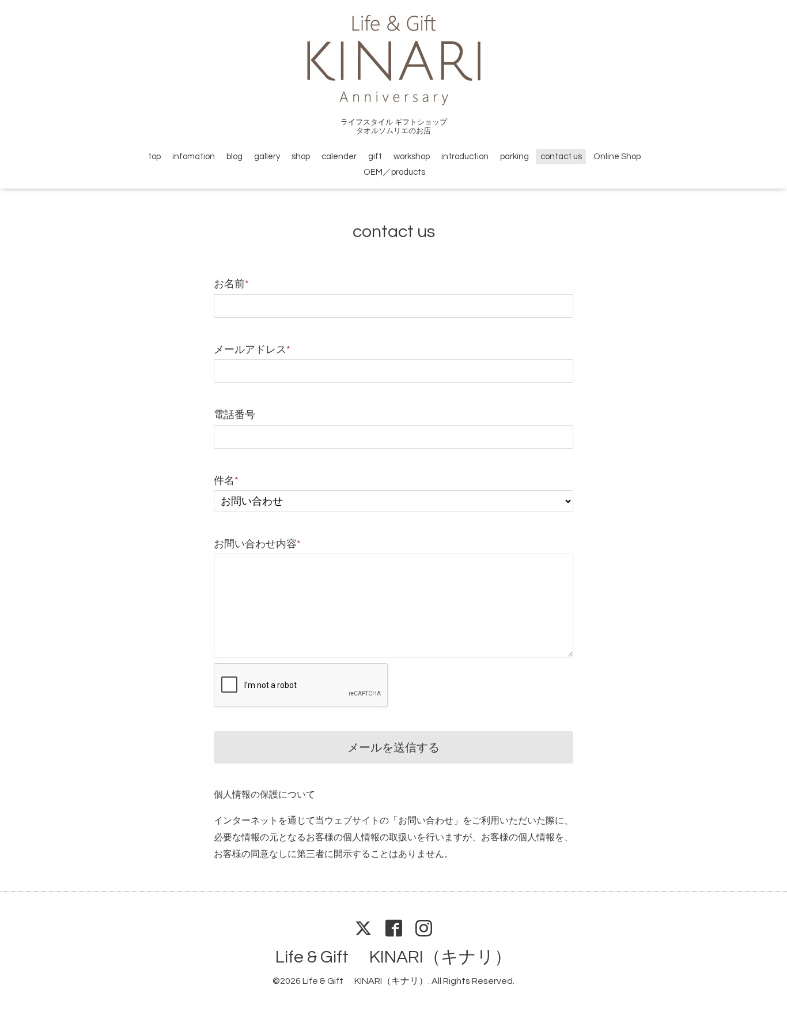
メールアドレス (252, 349)
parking (514, 156)
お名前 (231, 284)
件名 (226, 480)
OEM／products (394, 172)
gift (375, 156)
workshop (412, 156)
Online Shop (617, 156)
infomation (193, 156)
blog (234, 156)
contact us (561, 156)
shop (301, 156)
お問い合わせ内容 (257, 544)
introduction (465, 156)
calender (339, 156)
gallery (267, 156)
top (154, 156)
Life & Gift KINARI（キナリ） (393, 957)
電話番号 (234, 414)
